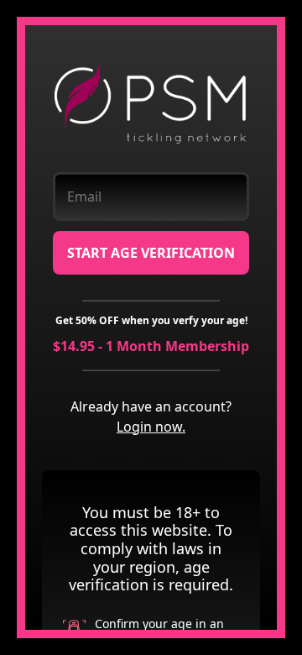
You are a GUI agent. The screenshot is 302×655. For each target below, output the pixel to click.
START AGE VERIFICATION (151, 253)
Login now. (151, 426)
